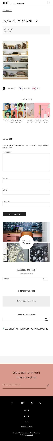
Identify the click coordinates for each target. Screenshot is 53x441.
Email (5, 190)
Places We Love (26, 427)
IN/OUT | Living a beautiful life (13, 3)
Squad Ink (30, 435)
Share (27, 88)
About (26, 411)
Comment (12, 88)
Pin (38, 88)
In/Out (10, 29)
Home (26, 416)
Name (5, 178)
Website (6, 201)
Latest (27, 421)
